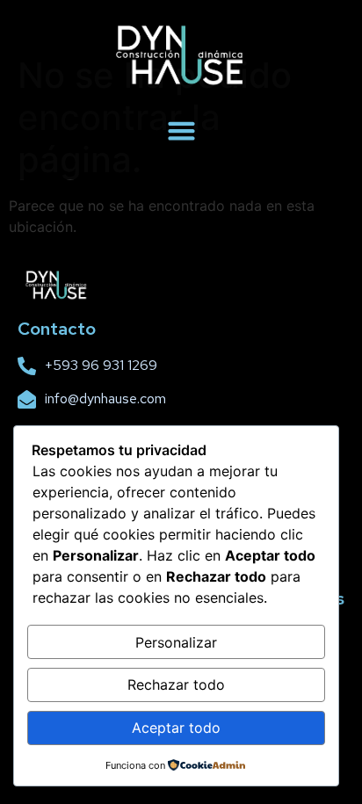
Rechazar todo (176, 684)
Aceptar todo (176, 727)
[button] (181, 131)
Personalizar (176, 642)
